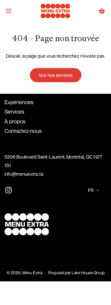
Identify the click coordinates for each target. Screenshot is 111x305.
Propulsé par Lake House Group (76, 272)
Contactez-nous (23, 131)
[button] (8, 10)
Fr (91, 190)
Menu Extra (32, 272)
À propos (14, 121)
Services (14, 111)
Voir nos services (56, 75)
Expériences (18, 102)
